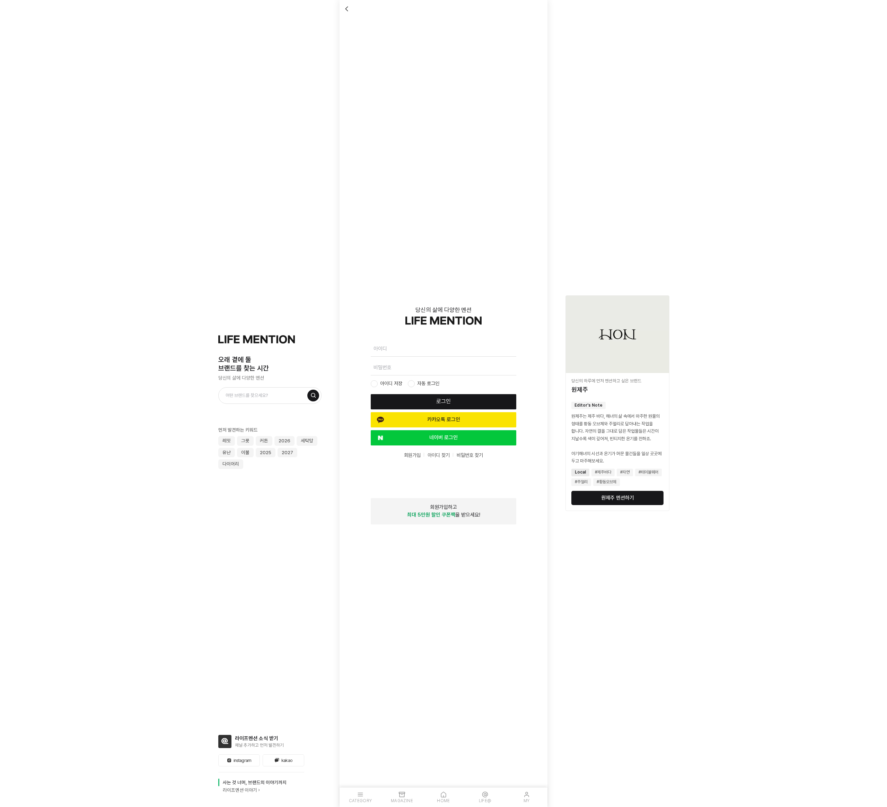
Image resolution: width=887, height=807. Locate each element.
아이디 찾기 (439, 455)
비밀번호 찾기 (470, 455)
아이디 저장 (391, 383)
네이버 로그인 (443, 437)
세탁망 (307, 440)
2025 (265, 452)
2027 (287, 452)
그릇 (245, 440)
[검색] (313, 395)
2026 (284, 440)
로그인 (443, 401)
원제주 (579, 389)
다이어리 (230, 464)
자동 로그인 (428, 383)
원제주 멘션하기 (617, 498)
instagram (243, 760)
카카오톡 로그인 (443, 419)
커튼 (264, 440)
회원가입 (412, 455)
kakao (286, 760)
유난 (226, 452)
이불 (245, 452)
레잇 (226, 440)
